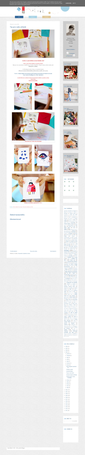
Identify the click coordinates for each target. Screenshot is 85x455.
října (68, 357)
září (67, 359)
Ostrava (74, 285)
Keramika (71, 255)
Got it (74, 3)
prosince (68, 353)
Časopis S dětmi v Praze (68, 223)
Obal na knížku (67, 279)
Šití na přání (74, 312)
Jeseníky (65, 249)
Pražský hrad (69, 294)
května (68, 380)
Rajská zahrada (72, 297)
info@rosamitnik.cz (70, 49)
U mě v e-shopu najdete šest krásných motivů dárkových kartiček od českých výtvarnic (33, 73)
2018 (67, 397)
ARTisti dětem (73, 213)
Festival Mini (68, 234)
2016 (67, 401)
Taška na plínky (66, 319)
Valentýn (72, 323)
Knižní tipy (72, 260)
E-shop (70, 233)
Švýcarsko (74, 315)
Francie (73, 236)
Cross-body (73, 222)
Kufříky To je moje (69, 265)
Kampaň (74, 250)
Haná (72, 237)
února (68, 385)
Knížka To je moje (18, 206)
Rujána (75, 302)
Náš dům (71, 276)
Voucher (65, 327)
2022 (67, 389)
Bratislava (70, 219)
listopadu (68, 355)
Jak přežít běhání (69, 371)
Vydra (74, 328)
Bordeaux (71, 218)
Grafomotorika (66, 237)
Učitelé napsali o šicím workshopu (70, 377)
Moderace (75, 270)
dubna (68, 381)
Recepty (70, 298)
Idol (69, 243)
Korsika (65, 261)
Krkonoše (68, 262)
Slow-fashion (66, 308)
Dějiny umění (67, 227)
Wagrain (65, 333)
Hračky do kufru (74, 241)
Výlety (65, 329)
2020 (67, 393)
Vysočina (73, 329)
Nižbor (70, 277)
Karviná (65, 254)
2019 (67, 395)
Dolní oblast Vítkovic (67, 230)
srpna (68, 361)
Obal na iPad (74, 278)
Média (66, 269)
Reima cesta (68, 299)
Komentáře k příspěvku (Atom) (24, 253)
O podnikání (67, 278)
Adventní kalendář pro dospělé (70, 210)
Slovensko (74, 307)
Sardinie (65, 306)
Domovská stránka (33, 251)
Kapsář (72, 252)
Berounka (74, 217)
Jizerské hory (72, 249)
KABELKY (33, 17)
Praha (76, 293)
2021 (67, 391)
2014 (67, 404)
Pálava (71, 287)
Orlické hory (66, 285)
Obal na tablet (66, 281)
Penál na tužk (70, 290)
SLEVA (69, 307)
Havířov (69, 238)
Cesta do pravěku (71, 221)
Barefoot (65, 217)
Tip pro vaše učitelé (70, 373)
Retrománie (75, 299)
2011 (67, 410)
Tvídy (75, 320)
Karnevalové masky (72, 253)
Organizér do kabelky (72, 282)
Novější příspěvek (13, 251)
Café (65, 221)
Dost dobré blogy (67, 232)
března (68, 383)
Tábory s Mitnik (67, 316)
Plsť (74, 291)
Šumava (70, 315)
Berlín (69, 217)
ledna (68, 387)
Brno (74, 219)
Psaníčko (73, 295)
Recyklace (75, 298)
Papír (70, 289)
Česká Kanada (70, 225)
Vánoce (66, 324)
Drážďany (65, 233)
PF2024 (70, 291)
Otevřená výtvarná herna (69, 286)
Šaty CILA (71, 311)
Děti (14, 206)
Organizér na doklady (71, 283)
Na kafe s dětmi (71, 273)
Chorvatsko (71, 242)
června (68, 364)
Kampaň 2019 (66, 252)
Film (74, 234)
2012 (67, 408)
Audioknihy (66, 214)
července (68, 363)
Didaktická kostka (73, 229)
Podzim (65, 293)
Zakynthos (69, 333)
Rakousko (66, 298)
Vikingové (74, 325)
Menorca (71, 269)
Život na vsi (66, 336)
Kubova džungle (74, 264)
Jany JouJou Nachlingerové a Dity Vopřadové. (33, 74)
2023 (67, 352)
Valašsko (65, 323)
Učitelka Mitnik (67, 321)
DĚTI (19, 17)
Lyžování (71, 268)
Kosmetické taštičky (72, 261)
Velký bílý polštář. (67, 325)
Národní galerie (67, 274)
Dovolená (73, 232)
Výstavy (66, 331)
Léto (74, 266)
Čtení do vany (72, 226)
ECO (76, 233)
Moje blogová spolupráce (71, 272)
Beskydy (65, 218)
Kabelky (66, 250)
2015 (67, 403)
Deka (74, 227)
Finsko (65, 236)
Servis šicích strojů (72, 306)
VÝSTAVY (46, 17)
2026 (67, 346)
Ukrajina (74, 321)
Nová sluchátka (75, 277)
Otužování (66, 287)
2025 (67, 348)
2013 (67, 406)
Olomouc (71, 281)
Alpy (65, 212)
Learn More (68, 3)
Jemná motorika (73, 247)
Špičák (66, 315)
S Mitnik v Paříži (72, 304)
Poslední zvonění (69, 369)
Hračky (67, 241)
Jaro (68, 247)
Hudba (67, 242)
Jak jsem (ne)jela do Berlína (71, 374)
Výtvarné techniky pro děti (28, 206)
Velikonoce (73, 324)
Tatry (72, 319)
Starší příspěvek (53, 251)
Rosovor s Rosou (67, 302)
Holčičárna (75, 238)
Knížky (68, 258)
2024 (67, 350)
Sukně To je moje (73, 308)
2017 (67, 399)
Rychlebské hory (67, 303)
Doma (73, 230)
